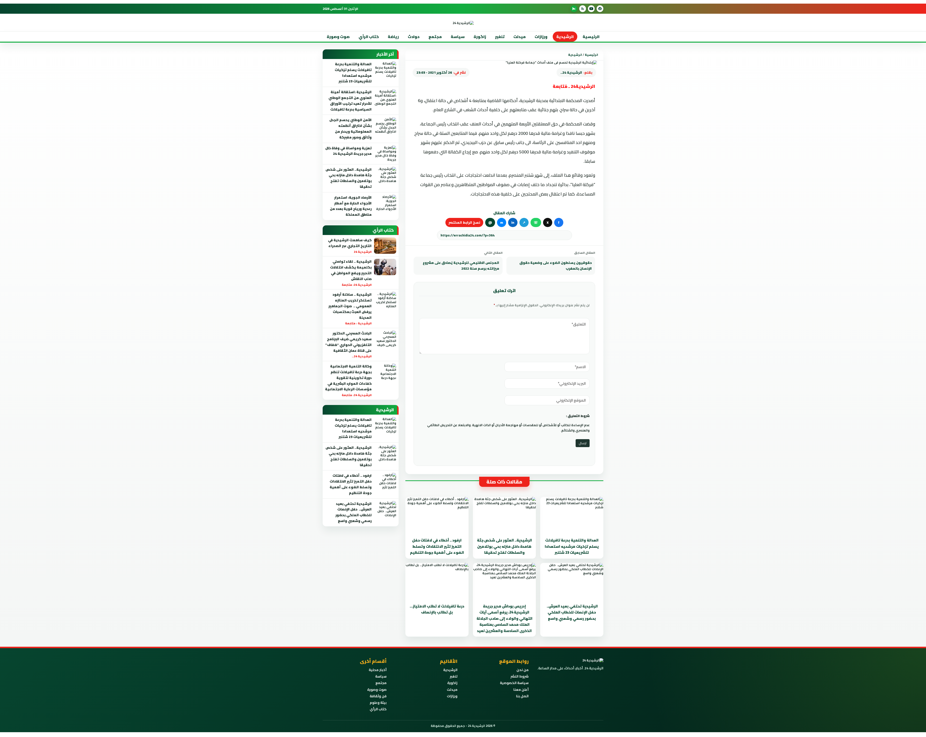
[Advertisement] (608, 96)
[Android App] (574, 8)
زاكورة (452, 683)
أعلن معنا (521, 689)
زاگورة (480, 36)
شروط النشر (520, 676)
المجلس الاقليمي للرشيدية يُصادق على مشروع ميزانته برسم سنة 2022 (461, 266)
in (512, 222)
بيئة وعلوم (378, 702)
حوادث (414, 36)
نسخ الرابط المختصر (464, 222)
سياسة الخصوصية (514, 683)
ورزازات (541, 36)
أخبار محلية (378, 670)
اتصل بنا (522, 696)
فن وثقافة (378, 696)
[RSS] (582, 8)
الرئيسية (591, 36)
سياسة (458, 36)
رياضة (393, 36)
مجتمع (435, 36)
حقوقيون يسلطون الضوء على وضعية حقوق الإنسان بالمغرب (555, 266)
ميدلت (519, 36)
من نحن (523, 670)
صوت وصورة (338, 36)
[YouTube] (591, 8)
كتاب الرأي (369, 36)
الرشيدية (565, 36)
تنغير (499, 36)
